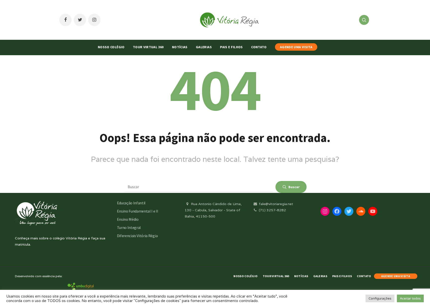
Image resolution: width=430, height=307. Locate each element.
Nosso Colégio (111, 47)
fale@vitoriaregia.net (275, 204)
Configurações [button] (380, 298)
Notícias (180, 47)
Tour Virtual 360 (148, 47)
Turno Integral (129, 227)
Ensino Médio (128, 219)
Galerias (204, 47)
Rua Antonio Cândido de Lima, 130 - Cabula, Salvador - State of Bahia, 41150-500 (213, 210)
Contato (259, 47)
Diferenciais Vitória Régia (137, 235)
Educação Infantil (131, 202)
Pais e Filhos (231, 47)
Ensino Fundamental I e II (137, 211)
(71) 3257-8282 (272, 210)
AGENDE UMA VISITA (296, 47)
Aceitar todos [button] (410, 298)
